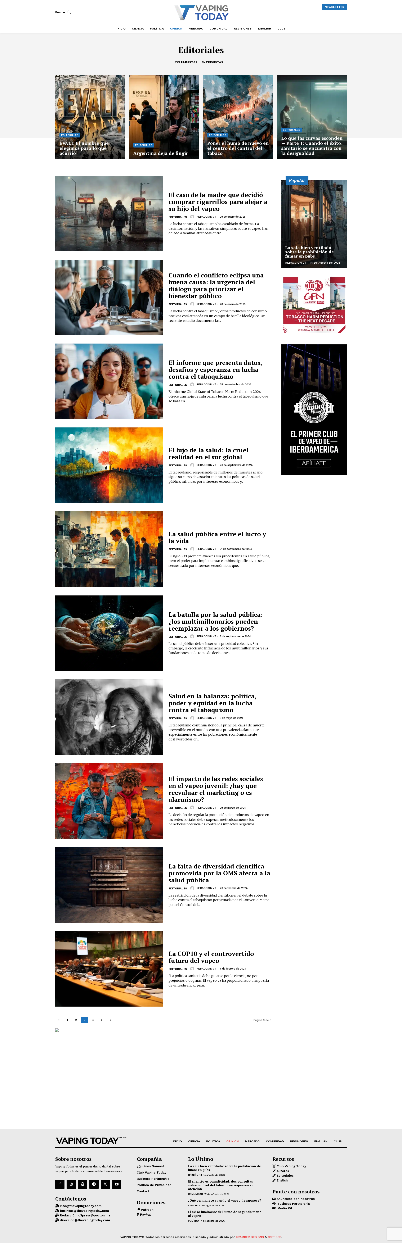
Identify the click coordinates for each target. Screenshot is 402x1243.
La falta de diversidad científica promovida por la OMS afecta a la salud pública (219, 873)
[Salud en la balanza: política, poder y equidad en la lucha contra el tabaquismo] (109, 717)
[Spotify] (82, 1184)
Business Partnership (293, 1204)
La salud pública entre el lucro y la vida (217, 537)
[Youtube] (116, 1184)
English (282, 1180)
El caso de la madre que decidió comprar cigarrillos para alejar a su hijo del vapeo (218, 202)
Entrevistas (212, 62)
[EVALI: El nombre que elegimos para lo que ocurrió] (90, 117)
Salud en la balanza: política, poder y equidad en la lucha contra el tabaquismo (212, 703)
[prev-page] (58, 1020)
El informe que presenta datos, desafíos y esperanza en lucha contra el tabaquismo (215, 369)
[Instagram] (71, 1184)
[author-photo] (193, 217)
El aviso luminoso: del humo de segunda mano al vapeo (225, 1214)
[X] (105, 1184)
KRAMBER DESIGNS (250, 1237)
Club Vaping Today (291, 1166)
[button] (63, 12)
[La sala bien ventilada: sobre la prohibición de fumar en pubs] (314, 224)
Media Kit (284, 1208)
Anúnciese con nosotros (295, 1199)
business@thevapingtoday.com (84, 1211)
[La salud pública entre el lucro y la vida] (109, 549)
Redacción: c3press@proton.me (84, 1215)
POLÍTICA (193, 1220)
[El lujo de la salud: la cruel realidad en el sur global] (109, 465)
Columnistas (186, 62)
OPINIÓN (193, 1175)
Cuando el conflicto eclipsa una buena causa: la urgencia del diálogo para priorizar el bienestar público (216, 285)
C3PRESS (274, 1237)
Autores (282, 1171)
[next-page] (110, 1020)
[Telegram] (94, 1184)
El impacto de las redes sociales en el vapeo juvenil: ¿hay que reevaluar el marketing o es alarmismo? (216, 789)
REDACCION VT (206, 216)
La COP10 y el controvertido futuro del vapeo (211, 957)
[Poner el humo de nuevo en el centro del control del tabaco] (238, 117)
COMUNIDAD (195, 1194)
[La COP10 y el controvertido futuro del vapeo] (109, 969)
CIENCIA (193, 1205)
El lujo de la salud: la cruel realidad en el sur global (208, 453)
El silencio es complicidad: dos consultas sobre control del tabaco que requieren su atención (220, 1185)
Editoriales (69, 135)
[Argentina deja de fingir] (164, 117)
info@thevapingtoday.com (80, 1206)
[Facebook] (59, 1184)
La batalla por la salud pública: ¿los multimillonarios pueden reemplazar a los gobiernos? (216, 621)
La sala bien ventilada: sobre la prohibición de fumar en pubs (309, 252)
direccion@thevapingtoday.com (84, 1220)
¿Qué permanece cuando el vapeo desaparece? (224, 1200)
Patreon (146, 1210)
